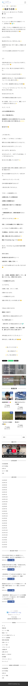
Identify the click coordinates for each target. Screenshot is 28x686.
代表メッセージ (5, 642)
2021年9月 (4, 537)
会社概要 (4, 656)
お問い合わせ (5, 652)
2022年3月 (4, 523)
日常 (5, 13)
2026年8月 (4, 480)
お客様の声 (4, 649)
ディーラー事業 (5, 630)
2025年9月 (4, 504)
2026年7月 (4, 482)
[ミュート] (22, 456)
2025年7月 (4, 508)
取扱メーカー (5, 633)
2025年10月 (5, 501)
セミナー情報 (5, 471)
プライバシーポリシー (7, 659)
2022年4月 (4, 520)
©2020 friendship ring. (14, 684)
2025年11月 (5, 499)
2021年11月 (5, 532)
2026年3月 (4, 489)
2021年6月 (4, 544)
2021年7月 (4, 542)
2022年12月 (5, 513)
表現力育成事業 (5, 640)
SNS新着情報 (5, 463)
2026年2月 (4, 492)
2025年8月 (4, 506)
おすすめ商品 (5, 466)
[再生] (3, 456)
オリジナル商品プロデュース (8, 635)
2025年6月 (4, 511)
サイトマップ (5, 661)
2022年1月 (4, 528)
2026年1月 (4, 494)
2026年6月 (4, 485)
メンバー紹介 (5, 644)
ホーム (3, 625)
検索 (24, 437)
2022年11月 (5, 516)
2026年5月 (4, 487)
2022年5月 (4, 518)
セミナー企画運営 (6, 637)
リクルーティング (6, 647)
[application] (14, 451)
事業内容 (4, 628)
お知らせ (4, 468)
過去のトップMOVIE (6, 654)
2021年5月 (4, 547)
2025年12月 (5, 497)
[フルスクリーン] (24, 456)
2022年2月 (4, 525)
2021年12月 (5, 530)
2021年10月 (5, 535)
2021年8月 (4, 539)
